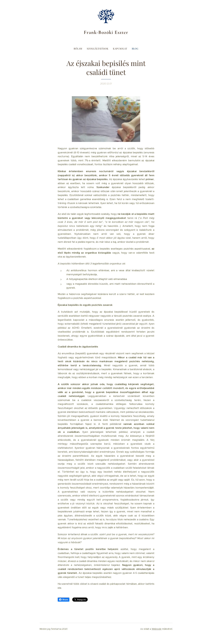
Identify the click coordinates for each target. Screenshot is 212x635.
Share (65, 599)
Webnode (157, 629)
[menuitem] (79, 48)
